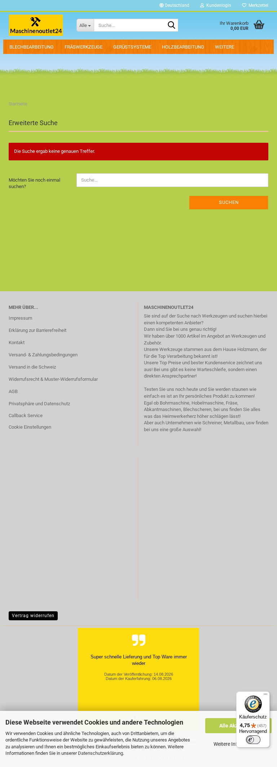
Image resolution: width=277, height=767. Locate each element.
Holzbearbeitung (183, 47)
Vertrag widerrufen (33, 615)
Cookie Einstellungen (30, 427)
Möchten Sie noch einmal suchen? (34, 183)
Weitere (224, 47)
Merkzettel (257, 5)
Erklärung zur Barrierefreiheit (37, 330)
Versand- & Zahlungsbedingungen (43, 354)
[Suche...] (171, 25)
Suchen (229, 202)
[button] (174, 5)
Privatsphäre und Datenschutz (39, 403)
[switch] (253, 739)
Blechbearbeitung (31, 47)
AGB (13, 391)
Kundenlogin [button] (217, 5)
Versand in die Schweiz (32, 367)
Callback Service (26, 415)
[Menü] (265, 695)
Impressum (20, 318)
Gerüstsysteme (132, 47)
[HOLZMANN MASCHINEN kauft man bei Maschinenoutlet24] (37, 25)
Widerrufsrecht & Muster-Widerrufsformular (53, 379)
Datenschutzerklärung (100, 753)
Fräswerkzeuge (83, 47)
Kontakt (17, 342)
